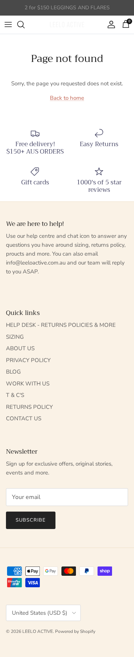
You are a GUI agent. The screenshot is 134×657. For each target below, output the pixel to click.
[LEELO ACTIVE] (67, 24)
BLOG (13, 371)
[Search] (24, 24)
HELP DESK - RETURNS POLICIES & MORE (61, 325)
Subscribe (31, 520)
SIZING (15, 337)
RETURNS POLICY (29, 407)
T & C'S (15, 395)
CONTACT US (23, 418)
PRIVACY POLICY (28, 360)
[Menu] (8, 24)
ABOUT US (20, 348)
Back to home (67, 98)
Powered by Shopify (75, 631)
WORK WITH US (28, 383)
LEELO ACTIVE (37, 631)
